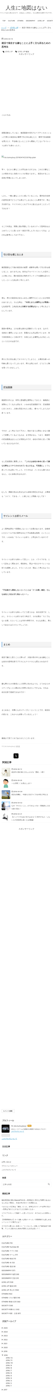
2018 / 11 (9, 1360)
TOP (4, 21)
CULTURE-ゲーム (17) (10, 1255)
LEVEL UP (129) (7, 1282)
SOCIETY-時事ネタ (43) (10, 1309)
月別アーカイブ (9, 1321)
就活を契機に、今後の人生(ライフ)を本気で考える (29, 794)
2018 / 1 (9, 1386)
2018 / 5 (9, 1376)
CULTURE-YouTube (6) (10, 1247)
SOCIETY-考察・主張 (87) (11, 1313)
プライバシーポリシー (10, 1166)
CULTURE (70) (7, 1243)
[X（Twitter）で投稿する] (16, 755)
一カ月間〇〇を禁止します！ (21, 783)
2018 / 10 (9, 1363)
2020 (6, 1347)
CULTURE (11, 21)
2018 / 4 (9, 1378)
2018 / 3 (9, 1381)
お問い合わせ (6, 1162)
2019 (5, 1351)
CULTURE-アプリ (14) (10, 1251)
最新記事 (6, 1193)
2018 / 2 (9, 1383)
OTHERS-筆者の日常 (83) (11, 1302)
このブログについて (17, 1131)
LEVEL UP (41, 21)
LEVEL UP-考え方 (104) (10, 1290)
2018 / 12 (9, 1358)
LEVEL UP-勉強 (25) (9, 1286)
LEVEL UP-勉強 (23, 52)
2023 (6, 1336)
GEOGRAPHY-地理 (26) (10, 1274)
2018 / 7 (9, 1370)
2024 (6, 1332)
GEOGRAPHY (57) (8, 1270)
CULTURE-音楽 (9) (9, 1266)
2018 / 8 (9, 1368)
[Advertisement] (26, 82)
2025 (6, 1328)
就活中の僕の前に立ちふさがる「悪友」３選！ (28, 772)
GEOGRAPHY (30, 21)
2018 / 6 (9, 1373)
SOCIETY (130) (7, 1306)
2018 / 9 (9, 1365)
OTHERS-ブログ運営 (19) (11, 1298)
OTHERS (20, 21)
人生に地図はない (26, 8)
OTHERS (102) (7, 1294)
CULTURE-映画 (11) (9, 1259)
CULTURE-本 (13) (8, 1263)
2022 (6, 1340)
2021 (5, 1343)
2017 (5, 1390)
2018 (6, 1355)
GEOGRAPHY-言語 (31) (10, 1278)
